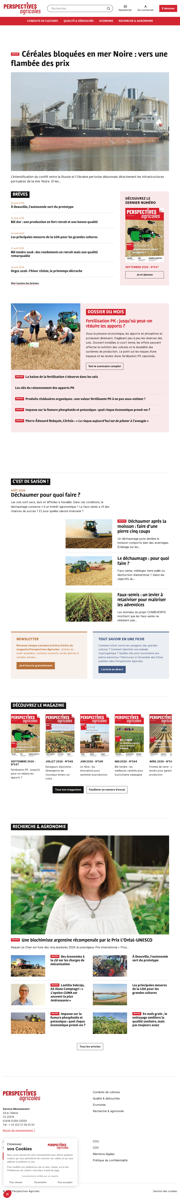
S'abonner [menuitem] (168, 8)
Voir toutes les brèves (25, 283)
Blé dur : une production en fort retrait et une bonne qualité (54, 222)
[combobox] (80, 8)
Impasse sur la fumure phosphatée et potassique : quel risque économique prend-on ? (87, 410)
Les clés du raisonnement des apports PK (44, 388)
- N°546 (59, 761)
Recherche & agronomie (108, 1111)
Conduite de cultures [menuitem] (42, 21)
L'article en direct (112, 669)
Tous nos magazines (68, 789)
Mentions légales (104, 1154)
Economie (99, 1104)
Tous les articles (90, 1046)
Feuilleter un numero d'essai (107, 789)
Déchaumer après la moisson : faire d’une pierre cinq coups (141, 527)
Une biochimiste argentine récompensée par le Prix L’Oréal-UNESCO (87, 940)
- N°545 (91, 761)
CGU (96, 1141)
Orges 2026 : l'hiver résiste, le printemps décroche (46, 271)
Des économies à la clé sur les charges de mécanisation (67, 960)
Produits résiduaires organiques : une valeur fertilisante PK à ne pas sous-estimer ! (85, 399)
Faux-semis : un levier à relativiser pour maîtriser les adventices (141, 600)
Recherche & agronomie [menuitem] (136, 21)
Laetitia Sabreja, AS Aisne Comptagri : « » (67, 993)
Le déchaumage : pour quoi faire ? (143, 561)
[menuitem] (125, 8)
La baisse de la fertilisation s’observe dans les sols (61, 377)
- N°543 (161, 761)
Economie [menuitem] (106, 21)
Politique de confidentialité (110, 1160)
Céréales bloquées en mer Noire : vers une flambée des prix (89, 59)
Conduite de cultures (106, 1092)
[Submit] (108, 8)
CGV (96, 1147)
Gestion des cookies (165, 1191)
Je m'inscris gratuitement (35, 665)
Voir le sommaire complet (104, 366)
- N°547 (142, 267)
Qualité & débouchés (106, 1098)
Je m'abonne (145, 274)
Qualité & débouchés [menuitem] (79, 21)
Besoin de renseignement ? (19, 1130)
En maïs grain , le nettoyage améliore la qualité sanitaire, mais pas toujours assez (149, 1020)
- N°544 (126, 761)
